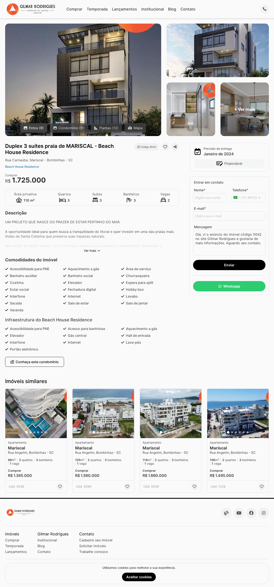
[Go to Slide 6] (46, 432)
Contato (187, 9)
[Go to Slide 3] (34, 432)
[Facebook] (251, 513)
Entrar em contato (208, 182)
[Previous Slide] (9, 413)
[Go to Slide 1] (26, 432)
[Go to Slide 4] (38, 432)
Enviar (229, 265)
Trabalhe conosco (93, 552)
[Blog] (226, 513)
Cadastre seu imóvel (95, 540)
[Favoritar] (165, 147)
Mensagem (203, 227)
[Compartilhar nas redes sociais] (175, 147)
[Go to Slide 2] (30, 432)
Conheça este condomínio (37, 362)
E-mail (200, 208)
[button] (36, 413)
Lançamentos (124, 9)
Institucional (152, 9)
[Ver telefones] (264, 9)
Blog (172, 9)
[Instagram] (264, 513)
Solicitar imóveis (92, 546)
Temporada (97, 9)
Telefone (240, 190)
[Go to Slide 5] (42, 432)
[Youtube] (239, 513)
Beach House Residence (22, 166)
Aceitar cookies (139, 577)
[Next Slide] (62, 413)
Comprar (74, 9)
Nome (199, 190)
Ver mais (90, 250)
